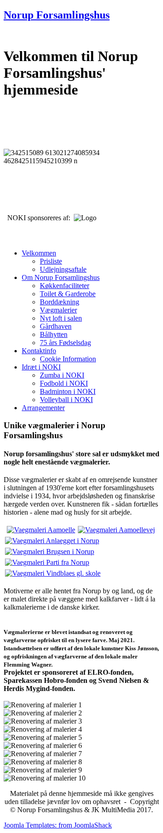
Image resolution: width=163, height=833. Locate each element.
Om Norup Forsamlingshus (61, 277)
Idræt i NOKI (41, 367)
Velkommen (39, 253)
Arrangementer (43, 408)
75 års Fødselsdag (65, 342)
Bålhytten (53, 334)
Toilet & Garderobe (68, 294)
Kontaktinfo (39, 351)
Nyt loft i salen (61, 318)
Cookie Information (68, 359)
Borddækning (59, 302)
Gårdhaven (56, 326)
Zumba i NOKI (62, 375)
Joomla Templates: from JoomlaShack (58, 825)
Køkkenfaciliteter (64, 285)
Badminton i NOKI (68, 391)
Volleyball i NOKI (66, 399)
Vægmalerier (58, 310)
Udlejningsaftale (63, 269)
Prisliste (51, 261)
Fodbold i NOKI (64, 383)
